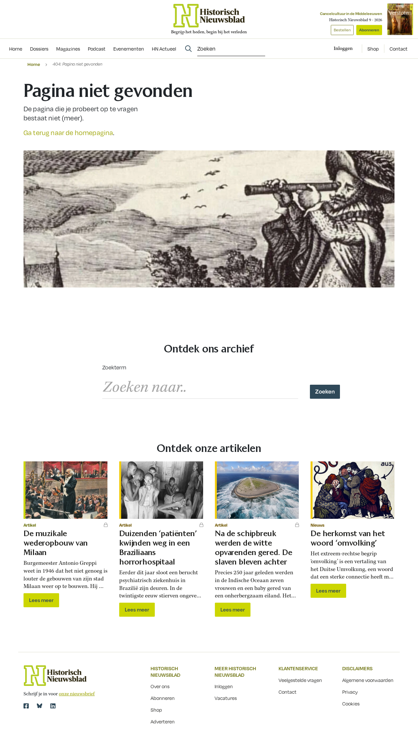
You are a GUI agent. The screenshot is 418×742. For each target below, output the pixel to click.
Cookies (351, 703)
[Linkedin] (53, 706)
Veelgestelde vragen (300, 680)
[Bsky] (39, 706)
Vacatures (226, 698)
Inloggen (224, 686)
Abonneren (369, 29)
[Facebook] (26, 706)
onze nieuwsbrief (77, 694)
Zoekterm (114, 367)
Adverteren (163, 721)
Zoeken (325, 391)
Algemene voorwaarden (368, 680)
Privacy (350, 692)
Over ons (160, 686)
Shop (373, 49)
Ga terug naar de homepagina (68, 133)
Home (33, 64)
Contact (399, 49)
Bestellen (342, 29)
